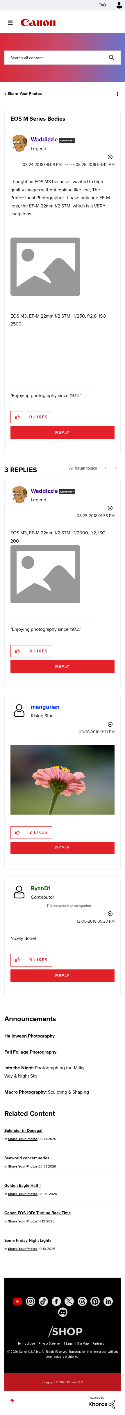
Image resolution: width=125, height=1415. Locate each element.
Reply (62, 432)
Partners (98, 1343)
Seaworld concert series (26, 1158)
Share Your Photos (25, 94)
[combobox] (62, 58)
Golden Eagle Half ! (22, 1185)
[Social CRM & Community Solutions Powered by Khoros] (102, 1402)
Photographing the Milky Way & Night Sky (44, 1071)
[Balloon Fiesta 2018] (115, 468)
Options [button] (117, 94)
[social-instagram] (30, 1301)
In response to (70, 905)
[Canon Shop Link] (62, 1331)
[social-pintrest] (95, 1301)
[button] (18, 417)
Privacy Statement (50, 1343)
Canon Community (38, 23)
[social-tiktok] (43, 1301)
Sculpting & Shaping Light (46, 1096)
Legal (70, 1343)
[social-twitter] (69, 1301)
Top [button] (12, 1400)
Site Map (83, 1343)
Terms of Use (26, 1343)
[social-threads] (82, 1301)
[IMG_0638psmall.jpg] (62, 780)
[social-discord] (62, 1312)
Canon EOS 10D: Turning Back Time (37, 1213)
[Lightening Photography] (106, 468)
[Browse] (13, 22)
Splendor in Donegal (23, 1131)
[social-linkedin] (108, 1301)
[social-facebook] (56, 1301)
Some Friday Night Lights (27, 1240)
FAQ (102, 5)
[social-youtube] (17, 1301)
